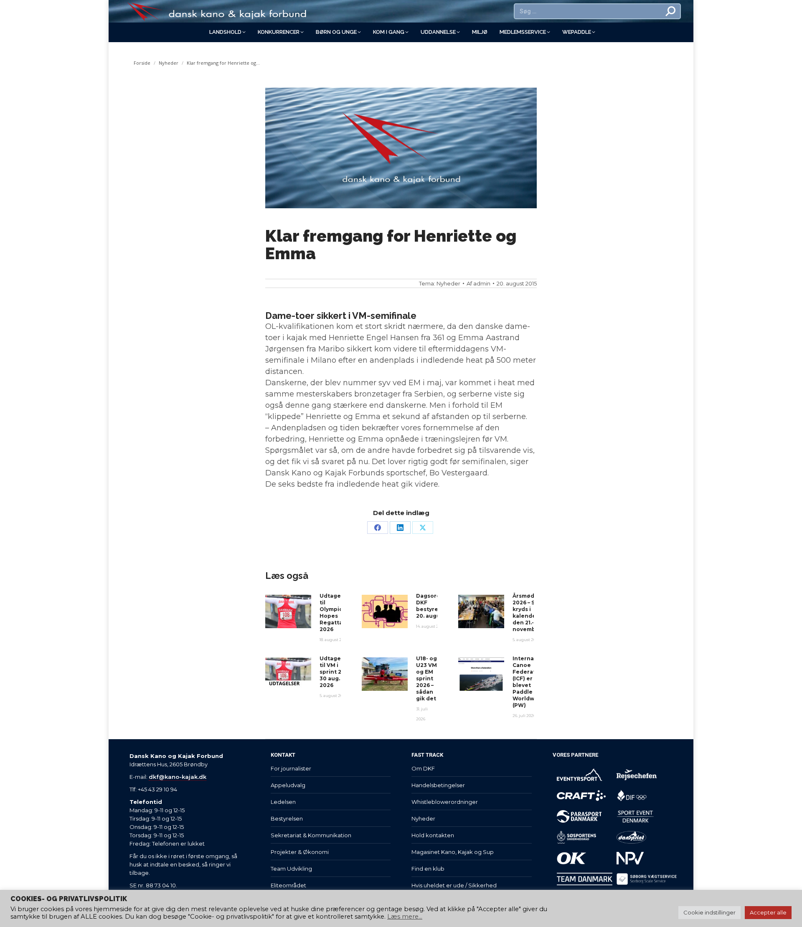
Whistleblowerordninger (444, 801)
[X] (422, 527)
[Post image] (288, 611)
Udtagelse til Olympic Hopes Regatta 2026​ (334, 612)
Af (478, 283)
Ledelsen (283, 801)
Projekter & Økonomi (300, 852)
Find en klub (427, 868)
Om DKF (423, 768)
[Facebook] (377, 527)
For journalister (291, 768)
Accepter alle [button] (768, 912)
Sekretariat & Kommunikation (311, 835)
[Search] (671, 11)
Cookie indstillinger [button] (709, 912)
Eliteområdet (288, 885)
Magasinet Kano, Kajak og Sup (452, 852)
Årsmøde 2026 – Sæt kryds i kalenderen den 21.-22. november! (529, 612)
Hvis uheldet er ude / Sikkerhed (454, 885)
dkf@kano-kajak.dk (177, 776)
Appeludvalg (288, 785)
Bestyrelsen (287, 818)
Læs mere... (404, 916)
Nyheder (448, 283)
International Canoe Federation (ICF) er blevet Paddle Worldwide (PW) (532, 681)
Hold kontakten (432, 835)
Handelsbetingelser (438, 785)
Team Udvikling (291, 868)
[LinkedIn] (400, 527)
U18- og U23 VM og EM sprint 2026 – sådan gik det (426, 678)
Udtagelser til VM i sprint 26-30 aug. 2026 (336, 671)
